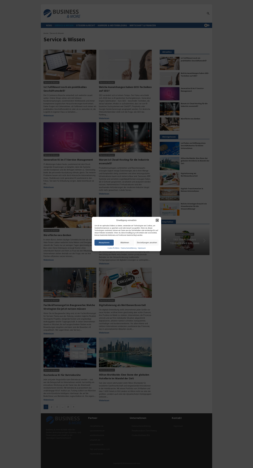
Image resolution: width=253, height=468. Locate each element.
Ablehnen (124, 242)
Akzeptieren (104, 242)
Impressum (142, 248)
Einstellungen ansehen (147, 242)
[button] (157, 220)
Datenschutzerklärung (129, 248)
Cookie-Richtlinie (113, 248)
